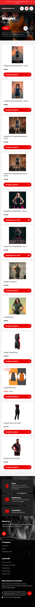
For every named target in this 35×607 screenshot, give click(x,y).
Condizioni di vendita (8, 565)
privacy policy (17, 597)
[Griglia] (26, 28)
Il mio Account (6, 562)
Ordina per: (6, 34)
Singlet (8, 22)
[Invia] (29, 593)
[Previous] (4, 2)
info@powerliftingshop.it (18, 512)
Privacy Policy (6, 571)
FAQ (22, 501)
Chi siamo (5, 546)
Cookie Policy (6, 574)
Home (3, 22)
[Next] (31, 2)
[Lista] (31, 28)
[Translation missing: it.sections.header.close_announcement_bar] (34, 2)
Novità (4, 548)
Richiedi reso (6, 568)
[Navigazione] (31, 8)
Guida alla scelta (7, 551)
